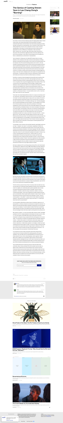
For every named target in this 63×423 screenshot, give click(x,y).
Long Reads (26, 275)
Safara (18, 283)
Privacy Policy (23, 421)
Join (39, 265)
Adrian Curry (14, 325)
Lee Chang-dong (15, 275)
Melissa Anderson (15, 380)
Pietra (18, 289)
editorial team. (49, 416)
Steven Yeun (21, 275)
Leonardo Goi (14, 407)
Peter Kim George (16, 18)
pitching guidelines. (48, 415)
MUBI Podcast (15, 353)
